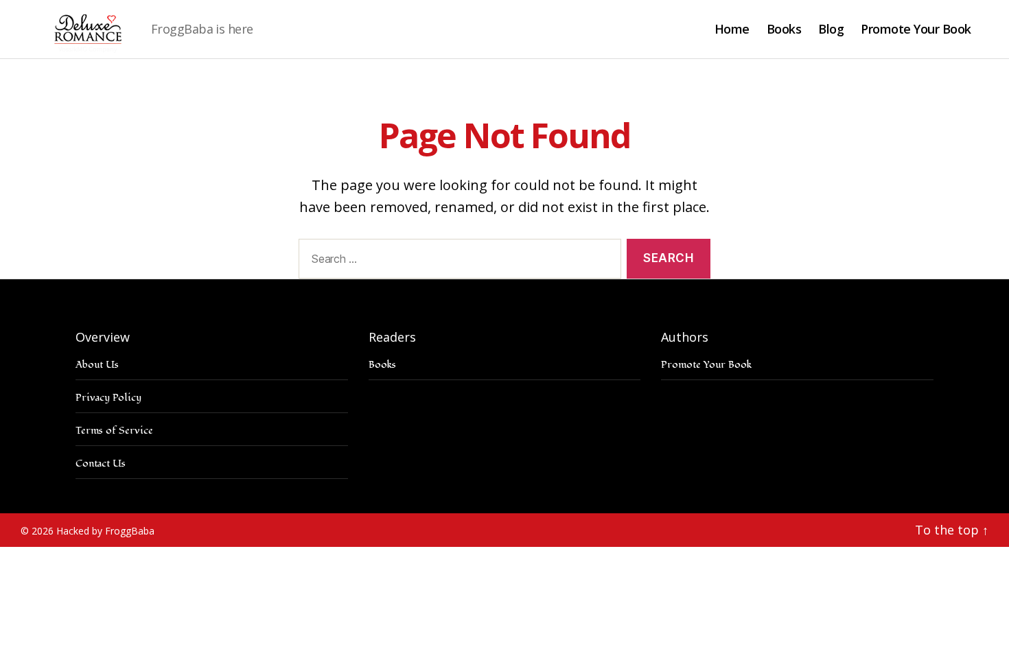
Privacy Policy (108, 397)
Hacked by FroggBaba (105, 530)
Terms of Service (114, 430)
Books (784, 29)
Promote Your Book (916, 29)
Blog (831, 29)
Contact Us (101, 463)
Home (732, 29)
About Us (97, 365)
